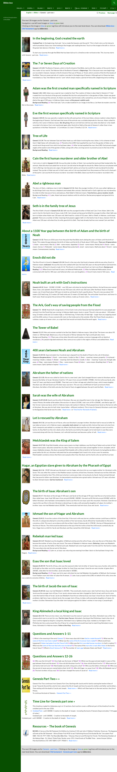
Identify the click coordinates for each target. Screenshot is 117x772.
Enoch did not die (44, 257)
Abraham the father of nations (53, 373)
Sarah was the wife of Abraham (53, 395)
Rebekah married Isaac (48, 536)
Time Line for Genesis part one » (54, 701)
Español (30, 8)
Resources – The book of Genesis (54, 726)
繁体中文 (67, 8)
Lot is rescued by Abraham (50, 418)
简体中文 (49, 8)
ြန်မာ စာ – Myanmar (81, 8)
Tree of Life (40, 136)
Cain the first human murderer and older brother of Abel (70, 158)
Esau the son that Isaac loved (52, 561)
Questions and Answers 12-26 (52, 656)
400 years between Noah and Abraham (59, 350)
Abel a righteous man (47, 183)
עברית (112, 8)
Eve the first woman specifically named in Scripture (66, 113)
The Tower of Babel (45, 327)
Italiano (40, 8)
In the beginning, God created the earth (59, 38)
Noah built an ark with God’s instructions (60, 282)
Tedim (93, 8)
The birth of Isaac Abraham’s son (54, 491)
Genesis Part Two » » (46, 679)
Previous (102, 13)
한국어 (59, 8)
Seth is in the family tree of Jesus (54, 206)
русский (103, 8)
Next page (111, 13)
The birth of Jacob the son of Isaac (55, 586)
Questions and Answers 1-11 (52, 633)
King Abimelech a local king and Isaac (57, 611)
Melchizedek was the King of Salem (56, 440)
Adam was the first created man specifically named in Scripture (74, 88)
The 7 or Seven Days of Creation (54, 63)
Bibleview (8, 2)
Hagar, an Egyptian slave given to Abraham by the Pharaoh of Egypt (66, 465)
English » (20, 8)
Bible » (36, 13)
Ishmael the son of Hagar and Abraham (58, 513)
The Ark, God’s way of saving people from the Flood (67, 305)
